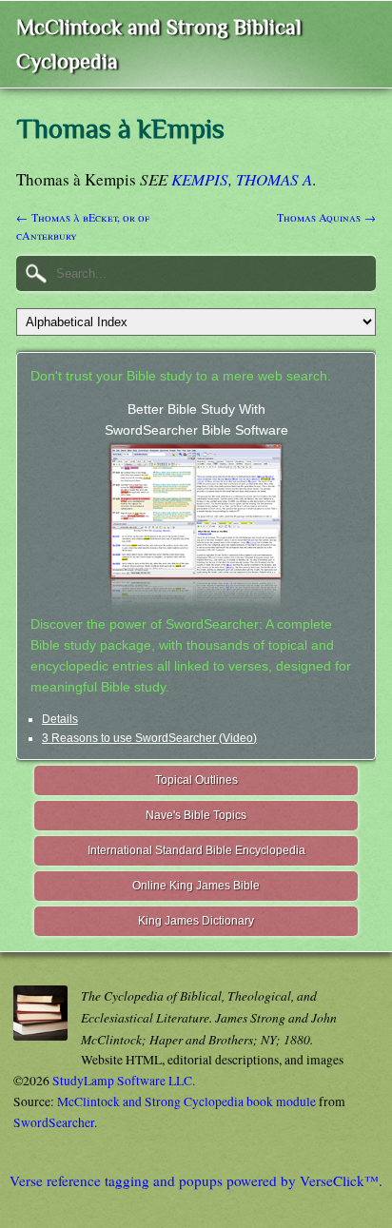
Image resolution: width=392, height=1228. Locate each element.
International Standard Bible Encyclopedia (196, 850)
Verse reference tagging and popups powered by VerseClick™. (196, 1180)
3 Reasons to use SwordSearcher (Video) (149, 738)
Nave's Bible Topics (196, 815)
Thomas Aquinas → (326, 216)
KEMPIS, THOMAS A (241, 179)
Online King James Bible (196, 885)
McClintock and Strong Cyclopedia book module (186, 1101)
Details (60, 719)
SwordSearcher (53, 1122)
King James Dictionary (196, 920)
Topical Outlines (196, 780)
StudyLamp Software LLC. (123, 1080)
